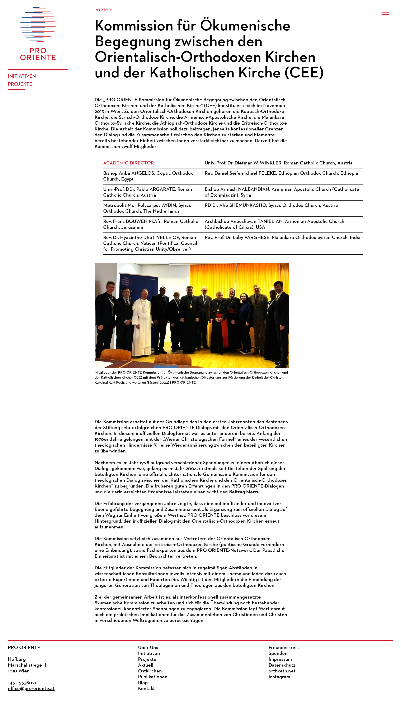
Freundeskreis (284, 647)
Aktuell (145, 665)
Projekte (20, 84)
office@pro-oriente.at (31, 688)
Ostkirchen (150, 671)
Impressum (280, 659)
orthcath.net (282, 671)
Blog (143, 682)
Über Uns (148, 647)
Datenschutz (282, 665)
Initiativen (22, 76)
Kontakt (146, 688)
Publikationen (153, 677)
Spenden (278, 653)
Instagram (279, 677)
